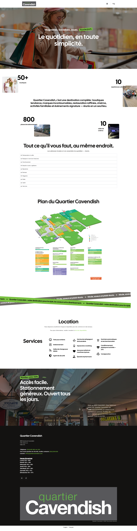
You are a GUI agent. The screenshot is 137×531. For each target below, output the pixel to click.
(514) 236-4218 (54, 451)
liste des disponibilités (81, 330)
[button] (107, 4)
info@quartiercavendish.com (34, 453)
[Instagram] (22, 478)
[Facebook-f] (26, 478)
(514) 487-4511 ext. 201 (33, 449)
